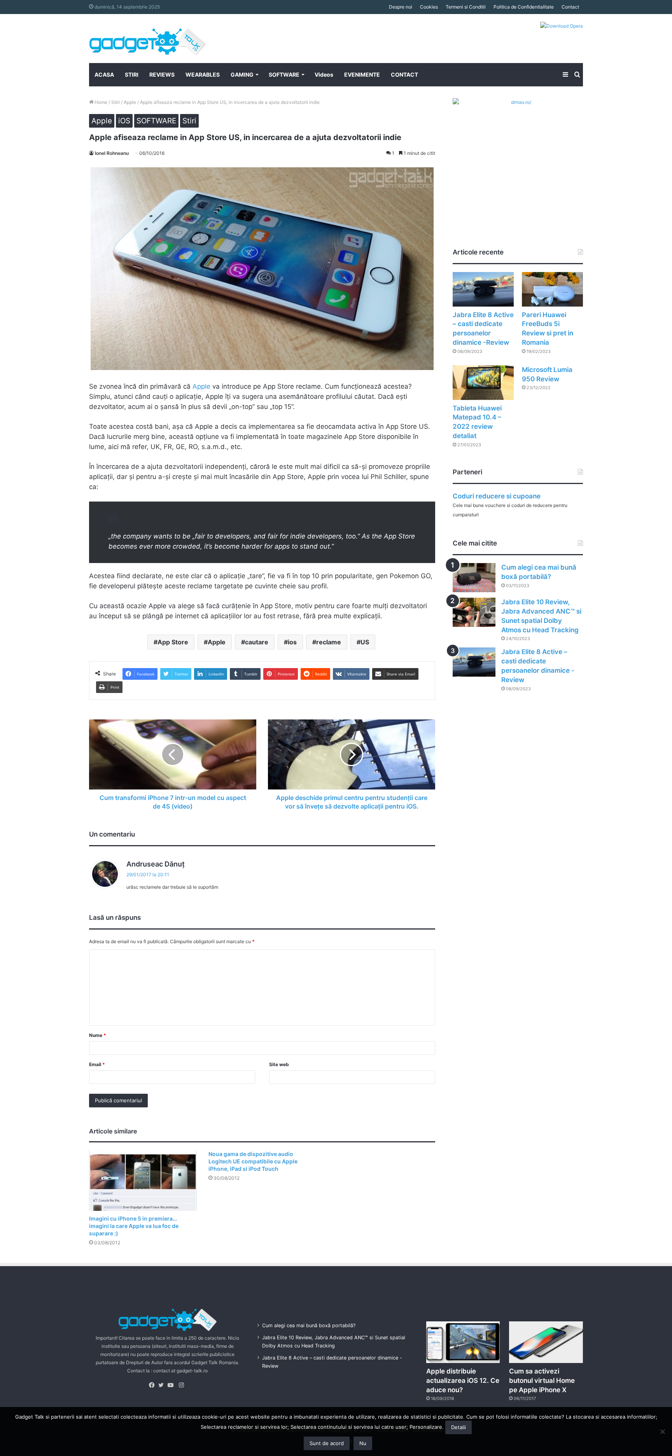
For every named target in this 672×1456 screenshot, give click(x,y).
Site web (279, 1064)
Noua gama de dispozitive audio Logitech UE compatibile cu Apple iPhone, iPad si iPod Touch (253, 1161)
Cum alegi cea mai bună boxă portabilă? (308, 1325)
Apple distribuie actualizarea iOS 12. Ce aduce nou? (462, 1380)
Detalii (458, 1427)
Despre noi (400, 7)
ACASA (104, 74)
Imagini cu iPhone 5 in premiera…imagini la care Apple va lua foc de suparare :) (133, 1226)
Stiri (115, 102)
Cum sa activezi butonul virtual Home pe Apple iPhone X (542, 1380)
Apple (130, 102)
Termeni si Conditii (466, 7)
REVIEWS (162, 74)
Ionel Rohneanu (112, 153)
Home (100, 102)
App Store (173, 642)
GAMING (242, 74)
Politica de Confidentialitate (524, 7)
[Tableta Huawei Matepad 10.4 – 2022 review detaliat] (483, 382)
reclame (328, 642)
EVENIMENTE (362, 74)
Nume (97, 1035)
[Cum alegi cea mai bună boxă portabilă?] (474, 577)
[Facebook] (153, 1385)
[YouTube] (172, 1385)
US (364, 642)
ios (292, 642)
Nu (362, 1443)
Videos (324, 74)
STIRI (131, 74)
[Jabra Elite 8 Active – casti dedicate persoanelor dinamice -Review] (483, 289)
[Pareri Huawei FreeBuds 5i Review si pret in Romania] (552, 289)
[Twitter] (163, 1385)
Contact (570, 7)
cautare (256, 642)
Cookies (429, 7)
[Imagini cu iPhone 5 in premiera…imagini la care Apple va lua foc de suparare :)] (143, 1180)
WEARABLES (203, 74)
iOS (124, 120)
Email (97, 1064)
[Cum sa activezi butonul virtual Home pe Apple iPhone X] (546, 1342)
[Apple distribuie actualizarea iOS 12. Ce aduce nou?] (463, 1342)
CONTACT (404, 74)
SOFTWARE (284, 74)
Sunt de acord (327, 1443)
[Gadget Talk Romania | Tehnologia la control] (147, 38)
